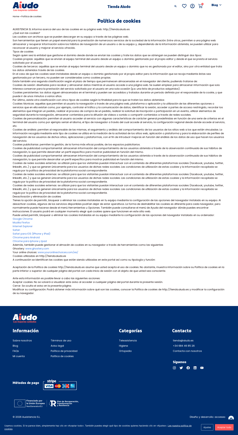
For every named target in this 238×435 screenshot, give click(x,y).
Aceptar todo (224, 427)
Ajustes (207, 427)
